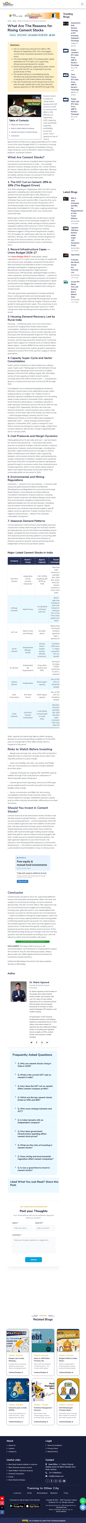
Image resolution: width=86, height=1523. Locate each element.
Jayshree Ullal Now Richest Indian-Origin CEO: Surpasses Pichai (75, 236)
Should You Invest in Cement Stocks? (24, 132)
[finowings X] (2, 1507)
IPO (72, 68)
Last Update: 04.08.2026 (38, 35)
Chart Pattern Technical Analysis (20, 1471)
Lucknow (17, 1493)
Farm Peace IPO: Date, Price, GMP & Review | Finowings (75, 82)
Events (11, 1477)
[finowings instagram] (56, 1481)
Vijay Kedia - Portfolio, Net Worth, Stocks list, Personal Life (75, 264)
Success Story (75, 221)
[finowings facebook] (51, 1481)
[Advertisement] (34, 1289)
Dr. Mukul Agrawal (39, 982)
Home (9, 21)
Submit (34, 1260)
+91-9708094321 (55, 1473)
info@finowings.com (56, 1476)
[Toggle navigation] (82, 4)
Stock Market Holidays (16, 1480)
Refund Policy (53, 1452)
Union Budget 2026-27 (21, 256)
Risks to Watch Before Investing (22, 128)
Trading (73, 43)
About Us (11, 1445)
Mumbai (53, 1493)
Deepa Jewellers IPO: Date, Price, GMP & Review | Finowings (75, 58)
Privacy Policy (53, 1448)
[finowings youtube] (64, 1481)
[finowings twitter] (47, 1481)
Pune (66, 1493)
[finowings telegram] (83, 1507)
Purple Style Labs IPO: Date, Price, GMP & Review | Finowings (75, 107)
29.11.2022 (22, 35)
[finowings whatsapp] (83, 1501)
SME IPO (73, 92)
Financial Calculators (16, 1474)
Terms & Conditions (55, 1445)
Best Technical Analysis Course (20, 1467)
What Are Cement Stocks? (20, 125)
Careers (11, 1448)
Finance (13, 35)
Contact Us (12, 1452)
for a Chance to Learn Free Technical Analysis (47, 1521)
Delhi (29, 1493)
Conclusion (15, 136)
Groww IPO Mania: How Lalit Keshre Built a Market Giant (75, 289)
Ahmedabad (42, 1493)
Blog (14, 21)
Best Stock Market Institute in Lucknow (22, 1464)
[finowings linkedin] (60, 1481)
